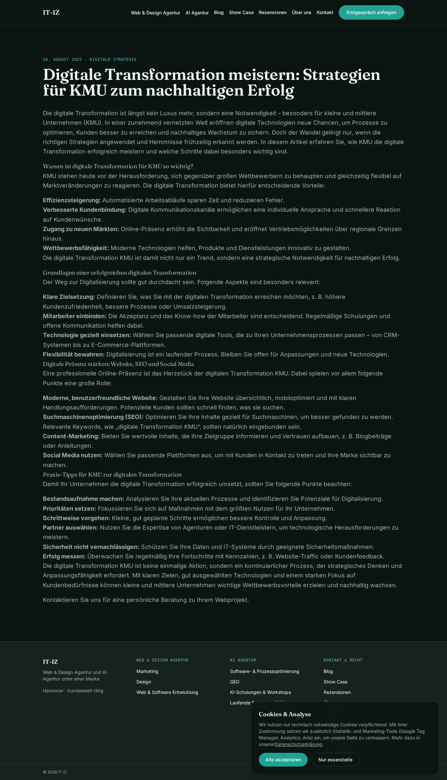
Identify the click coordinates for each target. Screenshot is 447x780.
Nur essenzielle (335, 759)
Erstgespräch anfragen (371, 12)
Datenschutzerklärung (298, 744)
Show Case (241, 12)
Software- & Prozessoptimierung (264, 671)
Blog (219, 12)
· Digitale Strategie (109, 59)
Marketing (147, 671)
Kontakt (325, 12)
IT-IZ (51, 12)
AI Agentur (197, 12)
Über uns (302, 12)
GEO (235, 681)
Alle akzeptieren (283, 759)
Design (143, 681)
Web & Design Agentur (155, 12)
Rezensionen (273, 12)
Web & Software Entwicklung (167, 692)
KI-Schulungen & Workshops (260, 692)
